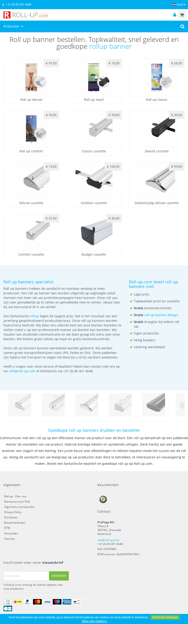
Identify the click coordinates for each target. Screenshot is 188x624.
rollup (34, 316)
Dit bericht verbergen (165, 617)
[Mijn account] (174, 15)
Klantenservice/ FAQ (17, 502)
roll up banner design (161, 315)
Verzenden (11, 533)
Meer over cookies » (94, 621)
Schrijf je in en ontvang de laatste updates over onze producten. (33, 587)
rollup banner (110, 46)
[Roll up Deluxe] (19, 404)
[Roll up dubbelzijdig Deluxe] (86, 404)
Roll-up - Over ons (15, 496)
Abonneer (59, 576)
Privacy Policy (12, 512)
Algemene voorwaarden (19, 507)
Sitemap (9, 539)
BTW (7, 528)
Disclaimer (11, 517)
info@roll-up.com (22, 371)
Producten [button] (11, 26)
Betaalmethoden (14, 523)
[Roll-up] (94, 15)
